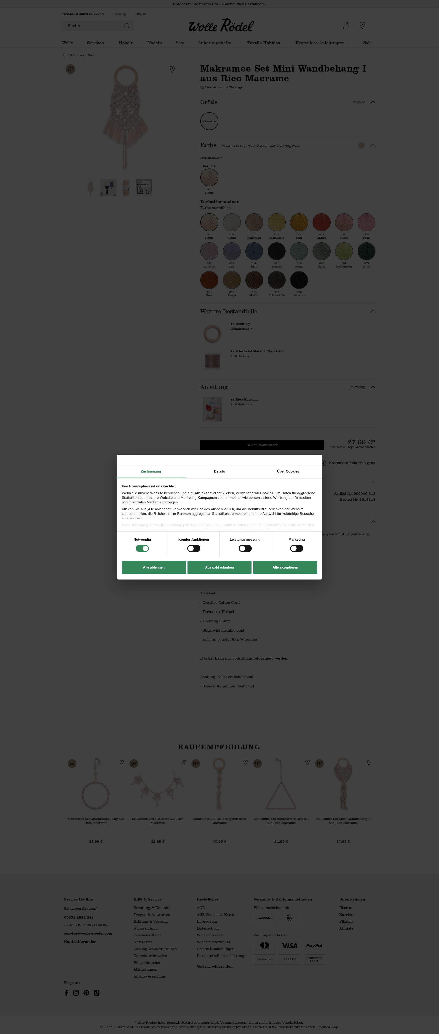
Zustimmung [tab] (151, 471)
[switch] (193, 548)
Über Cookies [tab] (288, 471)
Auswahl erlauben (219, 567)
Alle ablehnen (154, 567)
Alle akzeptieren (285, 567)
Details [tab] (219, 471)
